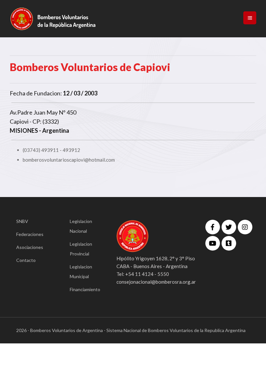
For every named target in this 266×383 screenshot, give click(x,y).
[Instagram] (245, 227)
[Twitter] (229, 227)
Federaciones (29, 234)
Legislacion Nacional (81, 226)
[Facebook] (212, 227)
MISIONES (24, 130)
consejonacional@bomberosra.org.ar (156, 282)
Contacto (26, 260)
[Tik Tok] (229, 243)
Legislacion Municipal (81, 271)
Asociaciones (29, 247)
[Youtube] (212, 243)
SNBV (22, 221)
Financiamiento (83, 289)
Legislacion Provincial (81, 248)
